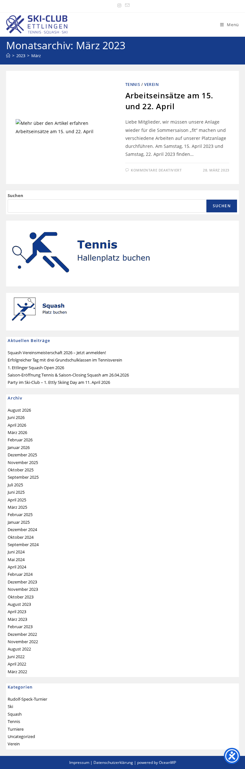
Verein (151, 84)
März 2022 (17, 671)
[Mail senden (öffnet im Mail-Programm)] (126, 5)
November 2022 (23, 641)
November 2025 (23, 462)
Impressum (79, 762)
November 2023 (23, 589)
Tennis (132, 84)
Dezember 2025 (22, 455)
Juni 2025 (16, 492)
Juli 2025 (15, 485)
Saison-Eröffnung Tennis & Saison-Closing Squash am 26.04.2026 (68, 375)
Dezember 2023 (22, 582)
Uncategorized (21, 736)
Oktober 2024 (20, 537)
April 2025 (17, 500)
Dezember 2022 (22, 634)
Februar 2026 (20, 440)
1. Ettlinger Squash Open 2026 (36, 367)
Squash (15, 714)
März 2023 (17, 619)
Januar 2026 (19, 447)
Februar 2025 (20, 514)
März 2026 (17, 432)
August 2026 (19, 410)
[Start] (8, 55)
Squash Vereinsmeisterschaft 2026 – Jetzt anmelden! (57, 352)
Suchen (15, 195)
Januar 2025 (19, 522)
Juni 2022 (16, 656)
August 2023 (19, 604)
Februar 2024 (20, 574)
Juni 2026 (16, 417)
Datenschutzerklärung (113, 762)
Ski (10, 706)
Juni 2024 (16, 552)
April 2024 (17, 567)
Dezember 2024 (22, 529)
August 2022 (19, 649)
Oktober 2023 (20, 597)
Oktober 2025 (20, 470)
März (36, 55)
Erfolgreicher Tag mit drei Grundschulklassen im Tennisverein (65, 360)
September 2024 (23, 544)
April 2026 (17, 425)
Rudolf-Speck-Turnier (27, 699)
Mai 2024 (16, 559)
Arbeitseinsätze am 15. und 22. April (169, 100)
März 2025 (17, 507)
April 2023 (17, 611)
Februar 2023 (20, 626)
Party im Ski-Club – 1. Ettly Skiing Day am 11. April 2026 (59, 382)
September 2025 (23, 477)
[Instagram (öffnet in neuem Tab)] (119, 5)
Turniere (16, 729)
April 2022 (17, 664)
